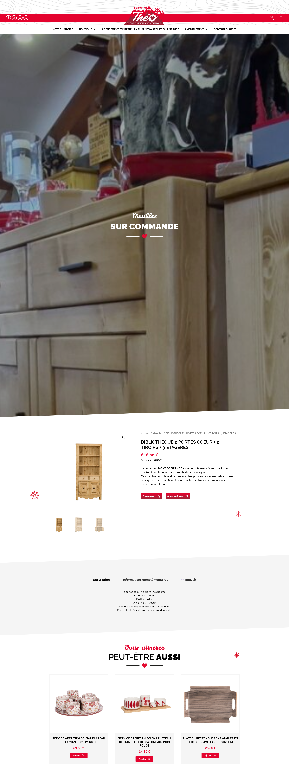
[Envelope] (20, 17)
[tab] (101, 580)
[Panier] (281, 17)
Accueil (145, 433)
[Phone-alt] (25, 17)
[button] (87, 29)
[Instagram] (14, 17)
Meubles (158, 433)
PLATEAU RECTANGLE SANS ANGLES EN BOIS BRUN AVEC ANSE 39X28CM (144, 740)
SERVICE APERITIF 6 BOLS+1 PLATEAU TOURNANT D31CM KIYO (210, 740)
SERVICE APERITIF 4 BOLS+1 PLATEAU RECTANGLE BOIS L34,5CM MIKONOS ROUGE (78, 742)
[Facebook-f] (8, 17)
